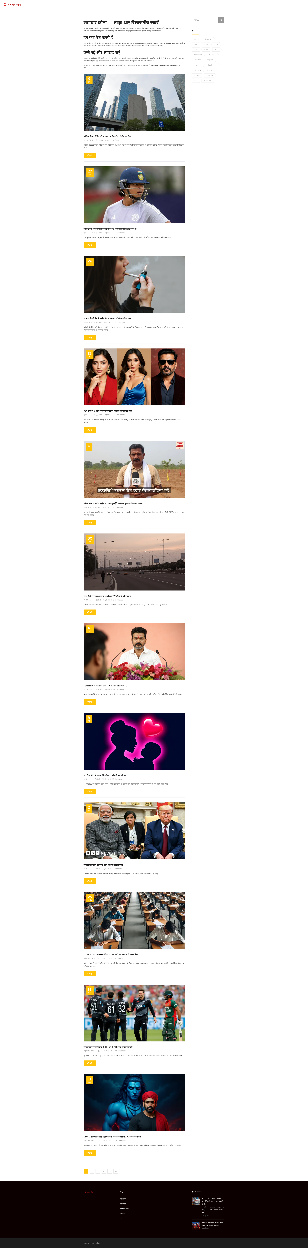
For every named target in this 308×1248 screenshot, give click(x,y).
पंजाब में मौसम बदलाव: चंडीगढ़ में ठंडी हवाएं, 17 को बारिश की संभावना (107, 596)
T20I (196, 49)
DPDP (122, 1218)
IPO (216, 49)
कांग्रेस (206, 49)
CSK (196, 80)
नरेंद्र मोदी (210, 60)
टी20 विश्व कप (212, 65)
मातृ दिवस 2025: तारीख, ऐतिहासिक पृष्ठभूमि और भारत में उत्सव (106, 775)
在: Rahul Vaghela (103, 140)
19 (116, 1171)
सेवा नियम (123, 1204)
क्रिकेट (196, 39)
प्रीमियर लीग (198, 55)
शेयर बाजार (208, 39)
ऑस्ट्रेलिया (197, 60)
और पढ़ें (89, 155)
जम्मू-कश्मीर (197, 65)
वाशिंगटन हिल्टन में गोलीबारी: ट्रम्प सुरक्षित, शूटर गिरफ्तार (103, 865)
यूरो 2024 (197, 70)
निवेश (216, 44)
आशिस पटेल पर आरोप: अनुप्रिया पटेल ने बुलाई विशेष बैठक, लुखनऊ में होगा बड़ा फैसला (113, 503)
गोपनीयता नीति (124, 1209)
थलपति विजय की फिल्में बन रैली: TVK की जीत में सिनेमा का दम (105, 686)
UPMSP (197, 75)
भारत (195, 44)
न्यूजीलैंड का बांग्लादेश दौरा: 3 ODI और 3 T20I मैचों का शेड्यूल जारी (108, 1047)
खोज (221, 20)
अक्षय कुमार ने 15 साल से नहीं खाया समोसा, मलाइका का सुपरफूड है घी (108, 411)
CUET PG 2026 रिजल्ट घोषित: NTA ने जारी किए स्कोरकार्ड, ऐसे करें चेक (111, 954)
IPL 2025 (211, 55)
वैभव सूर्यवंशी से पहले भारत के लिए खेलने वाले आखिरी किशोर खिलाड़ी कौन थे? (110, 229)
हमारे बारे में (123, 1199)
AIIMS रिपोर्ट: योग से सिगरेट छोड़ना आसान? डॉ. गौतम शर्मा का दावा (107, 318)
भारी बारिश (210, 75)
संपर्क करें (122, 1214)
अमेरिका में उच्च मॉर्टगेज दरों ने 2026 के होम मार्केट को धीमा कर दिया (107, 136)
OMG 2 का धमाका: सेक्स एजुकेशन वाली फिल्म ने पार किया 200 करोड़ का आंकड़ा (112, 1137)
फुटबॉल (206, 44)
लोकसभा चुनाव (208, 80)
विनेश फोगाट (211, 70)
